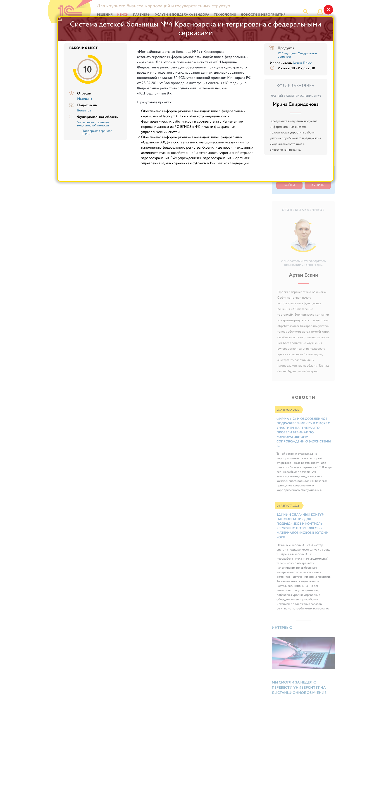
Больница (84, 110)
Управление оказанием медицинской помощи (93, 124)
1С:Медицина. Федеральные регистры (297, 55)
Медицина (84, 98)
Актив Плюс (302, 63)
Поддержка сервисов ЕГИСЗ (97, 132)
